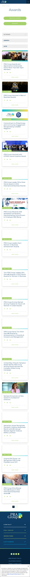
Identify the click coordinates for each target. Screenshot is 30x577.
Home (3, 5)
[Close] (28, 566)
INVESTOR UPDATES (15, 18)
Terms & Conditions (14, 563)
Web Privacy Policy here (13, 574)
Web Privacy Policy (15, 558)
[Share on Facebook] (4, 72)
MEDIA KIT (15, 23)
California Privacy (15, 561)
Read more (15, 77)
